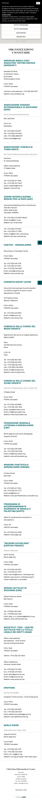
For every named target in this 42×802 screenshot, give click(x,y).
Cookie (25, 789)
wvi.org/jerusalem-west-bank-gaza (23, 757)
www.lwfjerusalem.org (18, 456)
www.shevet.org (16, 318)
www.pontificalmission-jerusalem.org (24, 496)
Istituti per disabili (21, 29)
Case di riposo (21, 33)
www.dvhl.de (15, 188)
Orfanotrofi (21, 37)
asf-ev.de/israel (16, 223)
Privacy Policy (19, 789)
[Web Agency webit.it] (23, 797)
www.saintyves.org (17, 679)
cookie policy (6, 14)
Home (18, 41)
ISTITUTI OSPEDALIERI (21, 25)
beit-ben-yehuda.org (18, 236)
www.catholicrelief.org (18, 619)
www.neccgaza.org (17, 372)
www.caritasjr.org (16, 273)
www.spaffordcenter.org (19, 717)
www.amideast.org (17, 94)
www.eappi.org (15, 535)
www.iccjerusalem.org (18, 414)
